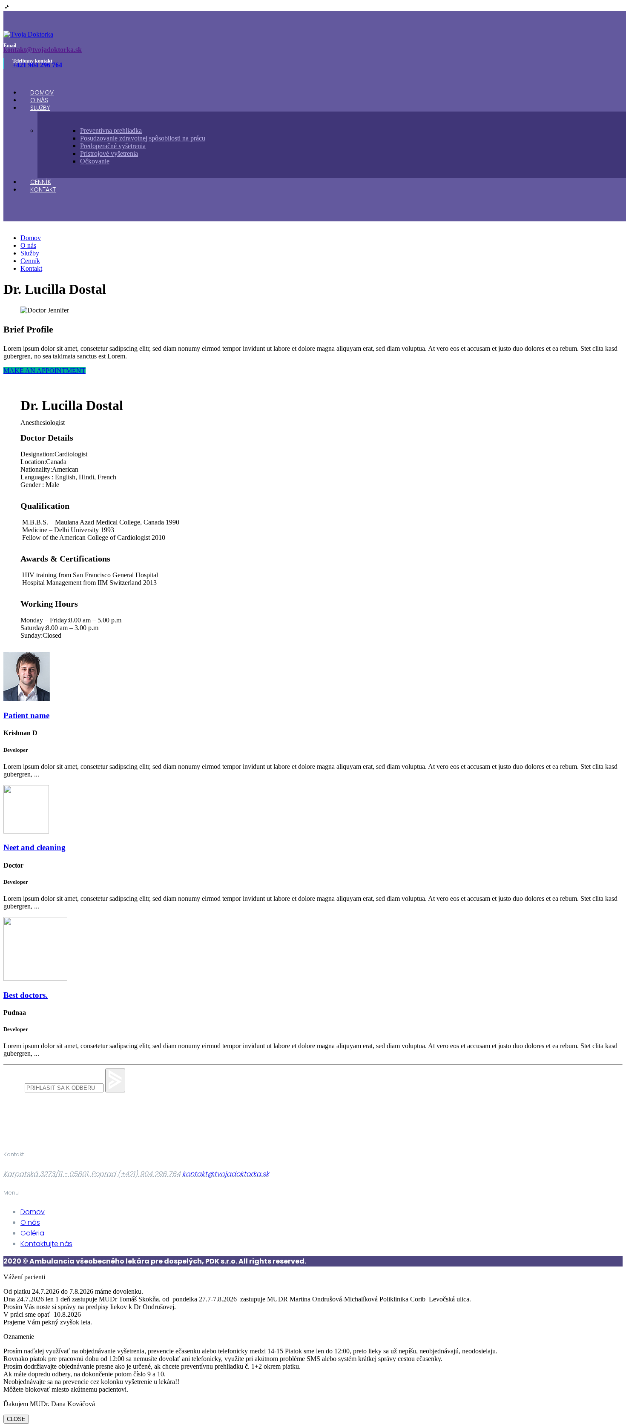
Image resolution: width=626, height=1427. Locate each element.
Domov (30, 237)
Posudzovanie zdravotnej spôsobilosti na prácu (142, 138)
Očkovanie (94, 161)
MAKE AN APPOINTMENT (44, 370)
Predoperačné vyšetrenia (113, 145)
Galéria (32, 1233)
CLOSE (16, 1419)
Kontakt (43, 189)
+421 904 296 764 (37, 65)
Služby (40, 107)
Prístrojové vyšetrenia (109, 153)
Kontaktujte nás (46, 1244)
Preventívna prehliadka (111, 130)
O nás (28, 245)
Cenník (30, 260)
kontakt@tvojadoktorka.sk (42, 49)
